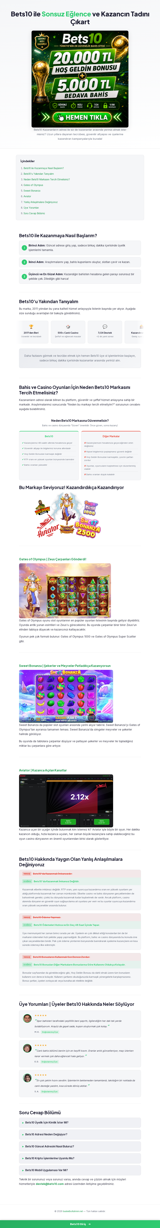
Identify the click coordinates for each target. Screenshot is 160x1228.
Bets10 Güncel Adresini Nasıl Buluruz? (49, 1146)
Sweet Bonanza (32, 190)
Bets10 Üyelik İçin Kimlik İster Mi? (46, 1122)
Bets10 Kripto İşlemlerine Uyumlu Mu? (49, 1158)
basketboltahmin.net (73, 1211)
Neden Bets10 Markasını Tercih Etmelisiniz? (47, 179)
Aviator (27, 196)
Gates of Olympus (33, 185)
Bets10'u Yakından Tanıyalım (39, 173)
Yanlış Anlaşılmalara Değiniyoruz (41, 202)
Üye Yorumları (31, 207)
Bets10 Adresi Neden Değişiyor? (46, 1134)
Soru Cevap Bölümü (34, 213)
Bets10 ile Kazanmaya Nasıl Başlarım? (44, 168)
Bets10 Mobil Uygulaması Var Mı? (46, 1170)
